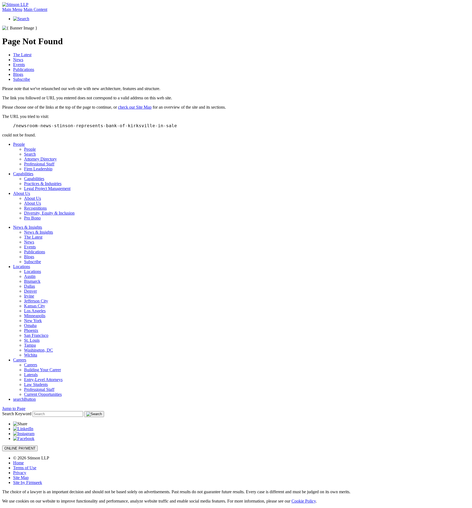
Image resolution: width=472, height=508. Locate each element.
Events (19, 64)
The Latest (22, 54)
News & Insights (27, 227)
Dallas (29, 286)
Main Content (35, 9)
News (18, 59)
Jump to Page (13, 408)
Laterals (31, 374)
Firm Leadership (38, 169)
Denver (30, 291)
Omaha (30, 325)
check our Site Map (135, 107)
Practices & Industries (42, 183)
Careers (19, 360)
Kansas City (34, 306)
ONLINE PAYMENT (20, 448)
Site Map (21, 477)
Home (18, 463)
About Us (21, 193)
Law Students (36, 384)
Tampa (30, 345)
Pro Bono (32, 218)
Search (30, 154)
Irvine (29, 296)
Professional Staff (39, 164)
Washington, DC (38, 350)
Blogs (18, 74)
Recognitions (35, 208)
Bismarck (32, 281)
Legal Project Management (47, 188)
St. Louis (32, 340)
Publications (23, 69)
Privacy (19, 472)
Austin (30, 276)
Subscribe (21, 79)
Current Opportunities (43, 394)
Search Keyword (16, 413)
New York (33, 320)
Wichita (30, 355)
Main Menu (12, 9)
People (19, 144)
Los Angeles (35, 310)
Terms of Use (24, 467)
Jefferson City (36, 301)
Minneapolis (34, 315)
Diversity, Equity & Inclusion (49, 213)
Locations (21, 266)
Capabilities (23, 173)
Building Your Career (42, 369)
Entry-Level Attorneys (43, 379)
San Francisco (36, 335)
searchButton (24, 399)
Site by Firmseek (27, 482)
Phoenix (31, 330)
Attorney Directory (40, 159)
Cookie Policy (303, 501)
